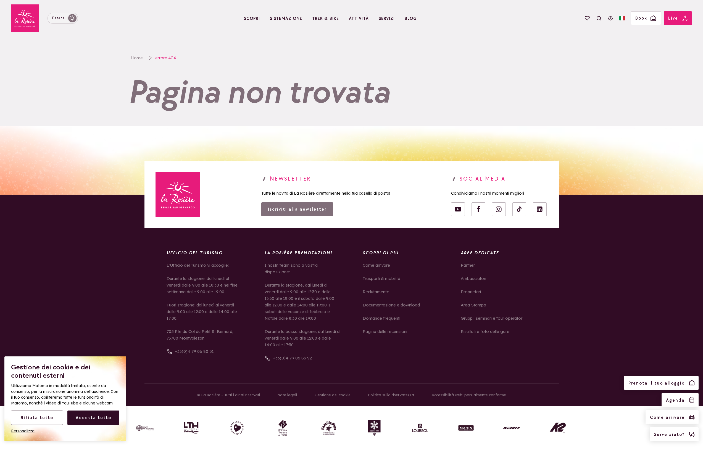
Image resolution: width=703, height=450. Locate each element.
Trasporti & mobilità (381, 278)
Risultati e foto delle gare (485, 331)
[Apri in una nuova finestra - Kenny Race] (512, 428)
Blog (411, 18)
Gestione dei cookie (333, 395)
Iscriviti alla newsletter (297, 209)
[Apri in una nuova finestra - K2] (558, 428)
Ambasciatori (473, 278)
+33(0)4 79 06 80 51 (194, 351)
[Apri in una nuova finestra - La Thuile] (191, 428)
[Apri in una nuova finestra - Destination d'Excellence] (237, 428)
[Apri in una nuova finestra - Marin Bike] (466, 428)
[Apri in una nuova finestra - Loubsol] (420, 428)
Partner (468, 265)
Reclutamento (376, 291)
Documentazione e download (391, 305)
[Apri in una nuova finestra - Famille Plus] (329, 428)
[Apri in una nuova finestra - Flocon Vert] (374, 428)
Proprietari (471, 291)
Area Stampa (473, 305)
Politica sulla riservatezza (391, 395)
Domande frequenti (381, 318)
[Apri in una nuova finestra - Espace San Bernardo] (145, 428)
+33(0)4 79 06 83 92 (292, 358)
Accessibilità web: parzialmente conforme (469, 395)
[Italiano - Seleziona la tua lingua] (622, 18)
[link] (178, 194)
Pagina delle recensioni (385, 331)
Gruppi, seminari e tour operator (491, 318)
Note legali (287, 395)
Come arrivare (376, 265)
